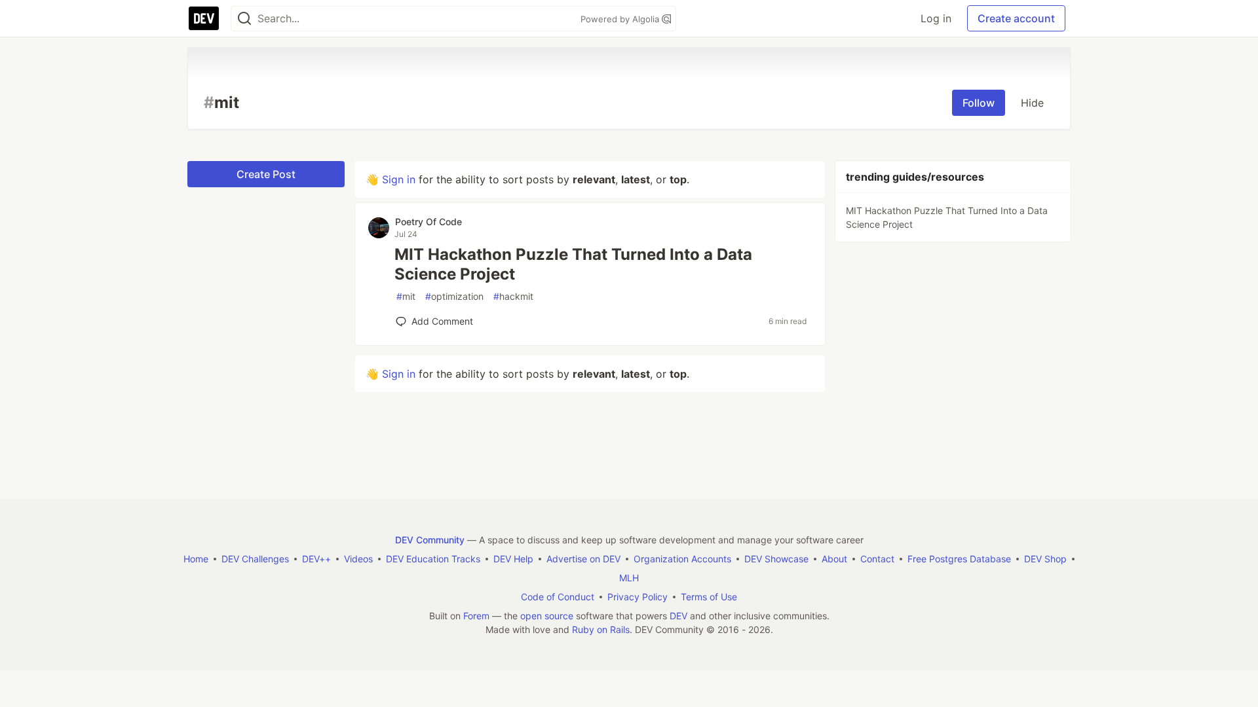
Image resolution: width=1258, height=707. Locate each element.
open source (546, 615)
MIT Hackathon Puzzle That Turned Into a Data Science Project (573, 264)
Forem (476, 615)
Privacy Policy (637, 596)
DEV (678, 615)
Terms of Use (709, 596)
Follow (979, 102)
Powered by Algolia (621, 19)
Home (195, 558)
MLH (629, 577)
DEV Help (513, 558)
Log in (936, 18)
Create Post (266, 174)
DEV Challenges (255, 558)
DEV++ (316, 558)
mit (405, 296)
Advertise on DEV (583, 558)
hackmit (513, 296)
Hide (1032, 102)
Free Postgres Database (959, 558)
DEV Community (430, 539)
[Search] (244, 19)
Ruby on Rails (601, 629)
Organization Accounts (682, 558)
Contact (877, 558)
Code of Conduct (557, 596)
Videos (358, 558)
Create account (1016, 18)
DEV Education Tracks (433, 558)
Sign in (398, 179)
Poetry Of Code (428, 221)
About (834, 558)
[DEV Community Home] (203, 18)
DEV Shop (1045, 558)
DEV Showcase (776, 558)
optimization (454, 296)
